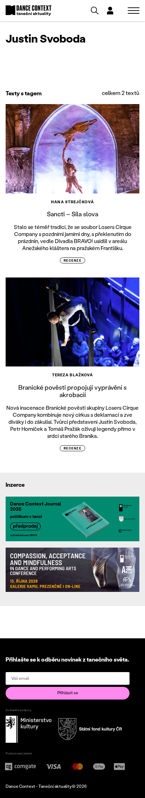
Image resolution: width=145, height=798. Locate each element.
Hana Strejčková (72, 201)
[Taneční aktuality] (28, 10)
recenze (72, 260)
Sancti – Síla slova (72, 214)
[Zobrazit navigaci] (133, 10)
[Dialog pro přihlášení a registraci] (110, 10)
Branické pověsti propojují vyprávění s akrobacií (72, 391)
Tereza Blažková (72, 374)
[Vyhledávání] (94, 10)
